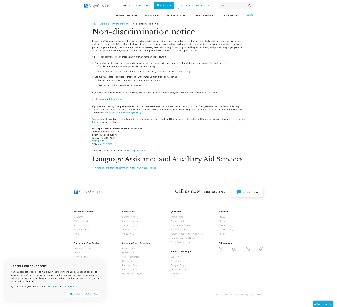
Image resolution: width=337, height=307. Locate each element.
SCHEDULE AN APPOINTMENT (195, 5)
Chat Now (249, 192)
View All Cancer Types (132, 273)
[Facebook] (221, 248)
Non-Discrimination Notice (182, 238)
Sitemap (259, 294)
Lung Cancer (128, 252)
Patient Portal (176, 216)
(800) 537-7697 (105, 144)
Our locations (152, 15)
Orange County (226, 229)
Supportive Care (129, 229)
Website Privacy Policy (244, 294)
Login (249, 15)
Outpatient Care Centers (87, 243)
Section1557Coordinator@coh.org (124, 112)
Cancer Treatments (131, 221)
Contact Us (175, 273)
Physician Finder (178, 221)
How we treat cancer (126, 15)
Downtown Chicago (83, 248)
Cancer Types (128, 216)
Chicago (222, 221)
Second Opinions (82, 229)
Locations (104, 24)
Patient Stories (177, 261)
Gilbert (77, 252)
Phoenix (223, 233)
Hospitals (224, 211)
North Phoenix (81, 256)
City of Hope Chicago (121, 24)
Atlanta (222, 216)
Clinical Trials (128, 233)
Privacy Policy (70, 286)
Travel (76, 233)
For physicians (231, 15)
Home (94, 24)
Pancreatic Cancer (130, 265)
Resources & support (205, 15)
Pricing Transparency (180, 242)
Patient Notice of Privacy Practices (186, 233)
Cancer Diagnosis (130, 225)
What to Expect (81, 221)
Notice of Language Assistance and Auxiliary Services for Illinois (126, 167)
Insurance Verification (180, 225)
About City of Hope (180, 251)
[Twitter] (234, 248)
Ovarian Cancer (129, 261)
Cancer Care (128, 211)
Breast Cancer (129, 248)
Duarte (222, 225)
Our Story (174, 256)
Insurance (78, 216)
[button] (249, 5)
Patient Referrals (178, 229)
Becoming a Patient (84, 211)
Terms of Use (52, 286)
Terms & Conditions (223, 294)
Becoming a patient (176, 15)
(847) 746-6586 (116, 99)
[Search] (236, 5)
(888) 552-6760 (142, 5)
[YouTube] (261, 248)
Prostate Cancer (130, 269)
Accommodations (82, 225)
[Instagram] (248, 248)
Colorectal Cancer (130, 256)
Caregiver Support (178, 265)
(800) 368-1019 (99, 141)
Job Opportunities (178, 269)
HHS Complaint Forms (136, 150)
